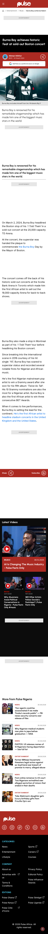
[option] (13, 596)
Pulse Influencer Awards (35, 881)
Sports (31, 846)
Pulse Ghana (8, 897)
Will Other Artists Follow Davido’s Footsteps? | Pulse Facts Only (33, 601)
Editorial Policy (35, 874)
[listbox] (25, 596)
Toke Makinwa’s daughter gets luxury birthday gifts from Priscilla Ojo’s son (29, 798)
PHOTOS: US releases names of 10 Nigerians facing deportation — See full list (30, 747)
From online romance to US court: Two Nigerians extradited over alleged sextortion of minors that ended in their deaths (30, 782)
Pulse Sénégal (35, 897)
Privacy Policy (35, 869)
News (17, 705)
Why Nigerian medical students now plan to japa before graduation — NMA (29, 731)
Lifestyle (6, 857)
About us (6, 869)
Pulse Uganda (34, 902)
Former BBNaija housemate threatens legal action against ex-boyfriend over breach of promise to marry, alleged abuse (30, 764)
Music (21, 11)
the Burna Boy (26, 246)
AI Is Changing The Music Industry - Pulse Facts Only (24, 566)
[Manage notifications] (43, 929)
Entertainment (12, 11)
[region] (24, 596)
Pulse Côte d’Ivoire (7, 909)
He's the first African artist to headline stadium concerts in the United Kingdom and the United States (24, 417)
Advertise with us (9, 876)
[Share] (42, 56)
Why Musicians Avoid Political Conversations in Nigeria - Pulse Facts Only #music (13, 602)
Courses (32, 857)
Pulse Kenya (8, 902)
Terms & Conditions (7, 884)
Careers (32, 852)
